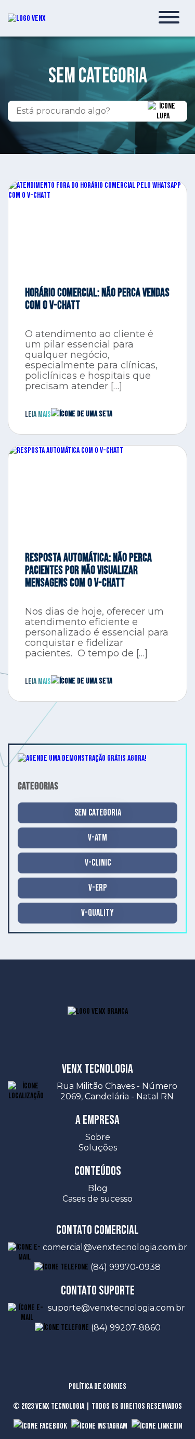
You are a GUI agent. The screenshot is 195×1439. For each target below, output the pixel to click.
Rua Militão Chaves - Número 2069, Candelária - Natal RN (117, 1091)
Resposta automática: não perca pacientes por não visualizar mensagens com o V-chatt (88, 571)
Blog (98, 1188)
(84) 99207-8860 (126, 1328)
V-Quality (97, 912)
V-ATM (97, 837)
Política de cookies (97, 1387)
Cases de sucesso (97, 1199)
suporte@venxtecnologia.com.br (117, 1308)
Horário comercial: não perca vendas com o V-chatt (97, 299)
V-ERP (97, 887)
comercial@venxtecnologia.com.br (115, 1247)
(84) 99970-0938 (125, 1267)
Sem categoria (97, 812)
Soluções (98, 1148)
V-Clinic (98, 862)
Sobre (97, 1137)
